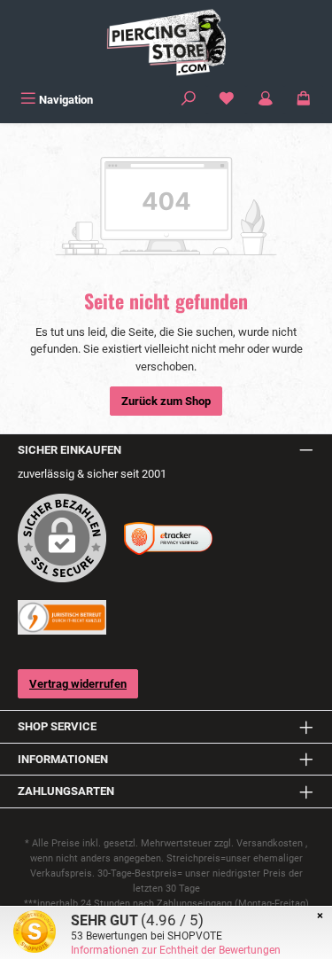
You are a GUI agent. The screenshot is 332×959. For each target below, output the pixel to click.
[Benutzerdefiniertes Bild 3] (62, 617)
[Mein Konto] (265, 99)
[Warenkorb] (303, 99)
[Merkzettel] (226, 99)
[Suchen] (188, 99)
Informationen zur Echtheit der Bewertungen (176, 950)
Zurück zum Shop (166, 401)
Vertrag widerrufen (78, 683)
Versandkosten (269, 843)
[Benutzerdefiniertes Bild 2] (168, 538)
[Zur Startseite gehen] (166, 42)
